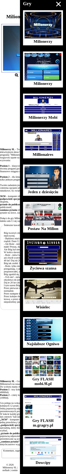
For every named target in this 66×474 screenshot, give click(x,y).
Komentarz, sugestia (13, 450)
